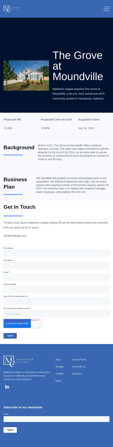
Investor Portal (79, 359)
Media (58, 381)
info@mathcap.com (15, 235)
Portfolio (59, 373)
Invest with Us (78, 366)
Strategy (59, 366)
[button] (105, 9)
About (58, 359)
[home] (12, 8)
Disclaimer (77, 373)
